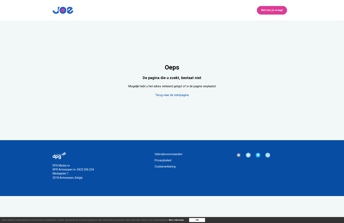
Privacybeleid (163, 160)
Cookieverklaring (165, 166)
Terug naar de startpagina (172, 95)
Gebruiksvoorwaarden (168, 154)
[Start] (63, 10)
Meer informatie (176, 220)
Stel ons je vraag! (272, 10)
